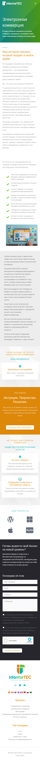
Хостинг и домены (20, 460)
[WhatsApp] (15, 685)
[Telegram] (20, 685)
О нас (20, 731)
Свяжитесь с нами (20, 737)
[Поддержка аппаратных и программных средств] (20, 479)
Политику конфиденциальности (20, 739)
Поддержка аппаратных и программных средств (20, 483)
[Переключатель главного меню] (35, 3)
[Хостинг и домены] (20, 457)
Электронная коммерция (20, 709)
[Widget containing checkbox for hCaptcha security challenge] (17, 640)
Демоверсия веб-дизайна (20, 369)
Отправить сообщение (12, 650)
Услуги (20, 734)
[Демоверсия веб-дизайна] (20, 366)
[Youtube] (24, 685)
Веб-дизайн (20, 711)
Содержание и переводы (20, 706)
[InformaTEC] (12, 3)
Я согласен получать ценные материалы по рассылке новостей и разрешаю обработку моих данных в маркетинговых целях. (20, 630)
